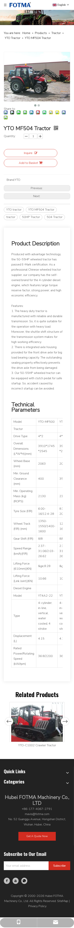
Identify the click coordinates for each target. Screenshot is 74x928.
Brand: (11, 180)
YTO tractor (13, 210)
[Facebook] (7, 881)
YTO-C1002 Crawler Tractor (37, 745)
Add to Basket (28, 163)
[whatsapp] (24, 881)
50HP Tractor (31, 217)
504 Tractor (54, 217)
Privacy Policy (37, 906)
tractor (10, 217)
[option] (37, 725)
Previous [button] (9, 721)
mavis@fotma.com (37, 814)
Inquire (28, 153)
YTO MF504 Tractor (41, 210)
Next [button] (65, 721)
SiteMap (62, 901)
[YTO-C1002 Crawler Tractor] (37, 722)
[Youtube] (16, 881)
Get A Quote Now (37, 836)
